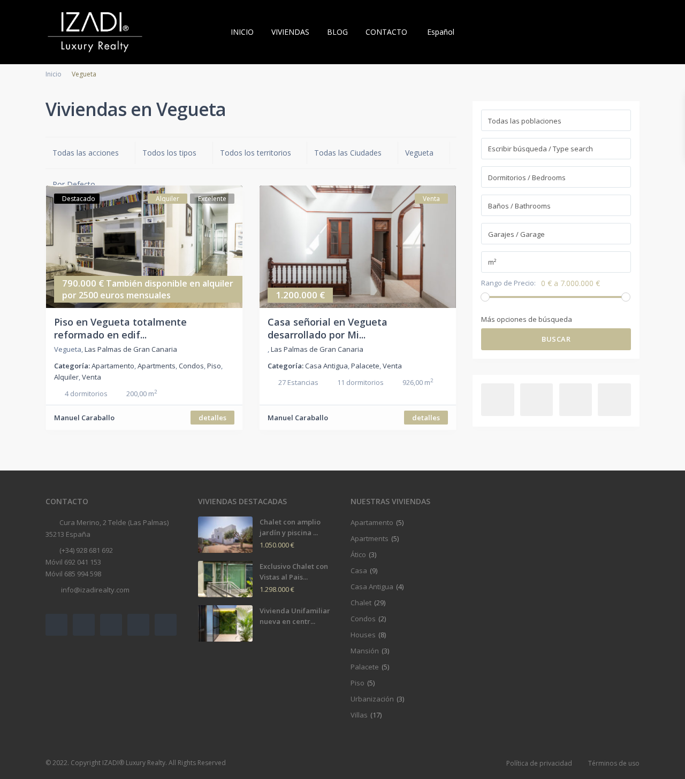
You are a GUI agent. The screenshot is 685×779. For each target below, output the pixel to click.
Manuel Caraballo (84, 417)
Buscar (556, 339)
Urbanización (372, 699)
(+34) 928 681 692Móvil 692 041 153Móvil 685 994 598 (79, 562)
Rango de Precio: (508, 283)
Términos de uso (614, 763)
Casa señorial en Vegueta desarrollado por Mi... (327, 328)
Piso (214, 366)
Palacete (365, 366)
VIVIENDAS (290, 32)
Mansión (365, 650)
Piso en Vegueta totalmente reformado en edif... (120, 328)
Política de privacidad (539, 763)
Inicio (53, 74)
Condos (191, 366)
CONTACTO (386, 32)
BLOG (337, 32)
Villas (359, 715)
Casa (359, 570)
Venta (91, 377)
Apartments (157, 366)
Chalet (361, 602)
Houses (363, 634)
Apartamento (113, 366)
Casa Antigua (326, 366)
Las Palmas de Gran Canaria (131, 349)
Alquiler (66, 377)
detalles (212, 417)
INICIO (242, 32)
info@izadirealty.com (94, 590)
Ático (358, 554)
